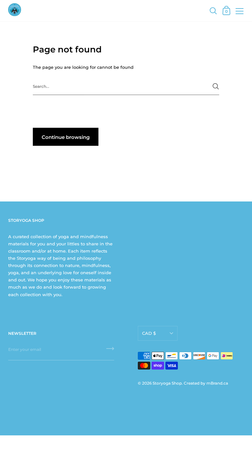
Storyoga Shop (167, 383)
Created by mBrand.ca (206, 383)
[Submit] (215, 86)
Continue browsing (66, 137)
